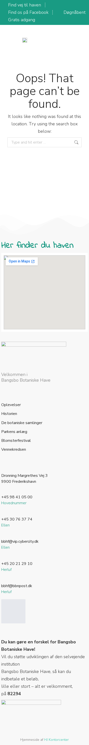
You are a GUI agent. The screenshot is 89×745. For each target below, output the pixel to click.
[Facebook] (13, 611)
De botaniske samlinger (21, 423)
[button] (68, 39)
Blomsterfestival (16, 440)
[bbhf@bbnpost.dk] (4, 580)
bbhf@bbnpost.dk (16, 586)
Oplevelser (11, 405)
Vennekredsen (13, 449)
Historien (9, 413)
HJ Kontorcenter (56, 739)
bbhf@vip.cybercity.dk (20, 541)
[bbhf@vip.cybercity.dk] (4, 536)
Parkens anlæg (14, 431)
